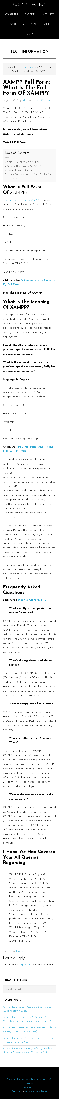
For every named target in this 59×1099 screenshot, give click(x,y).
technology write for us (35, 1091)
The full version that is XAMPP (22, 200)
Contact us (28, 1087)
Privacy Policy (24, 1079)
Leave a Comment (41, 100)
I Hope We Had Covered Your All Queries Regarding (29, 176)
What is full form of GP (33, 600)
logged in (25, 964)
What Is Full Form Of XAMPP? (22, 162)
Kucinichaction (29, 5)
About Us (12, 1079)
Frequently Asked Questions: (21, 170)
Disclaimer (36, 1079)
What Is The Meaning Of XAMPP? (25, 166)
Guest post (17, 1091)
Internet (20, 951)
